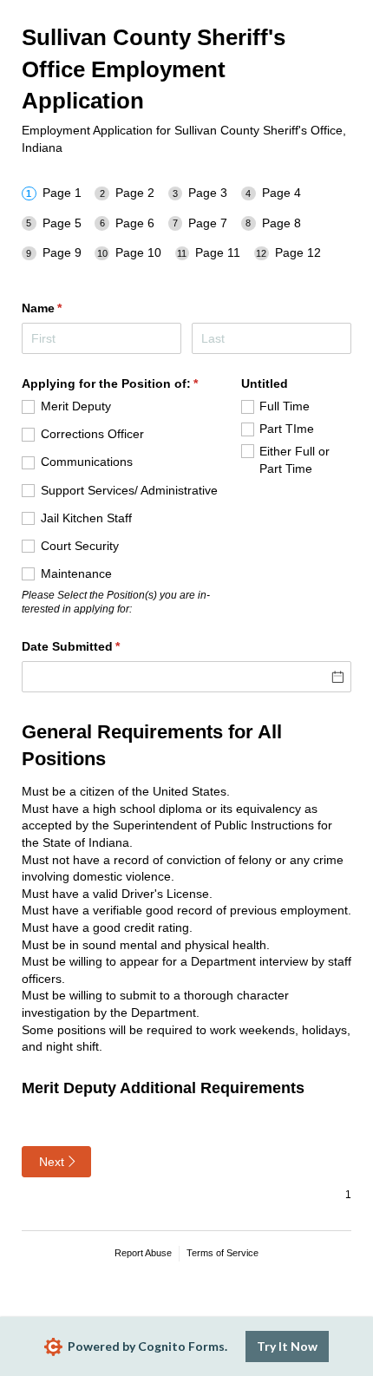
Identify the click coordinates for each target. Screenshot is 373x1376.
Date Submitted (96, 646)
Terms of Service (222, 1253)
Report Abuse (143, 1253)
